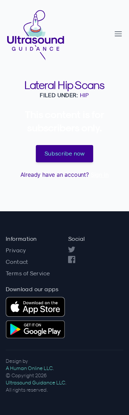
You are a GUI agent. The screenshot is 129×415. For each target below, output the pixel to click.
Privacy (16, 250)
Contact (17, 261)
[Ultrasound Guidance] (59, 33)
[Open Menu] (118, 33)
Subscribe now (64, 153)
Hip (84, 95)
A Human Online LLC (29, 368)
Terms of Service (28, 273)
